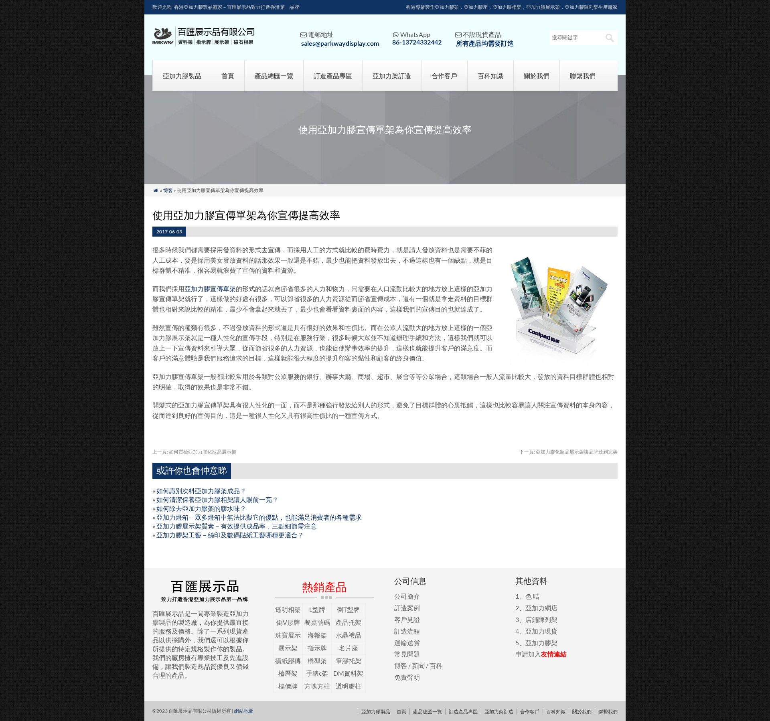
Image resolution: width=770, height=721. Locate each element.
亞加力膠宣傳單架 (210, 288)
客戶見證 (407, 619)
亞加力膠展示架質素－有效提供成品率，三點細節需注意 (236, 526)
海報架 (317, 635)
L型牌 (317, 609)
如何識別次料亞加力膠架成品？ (201, 490)
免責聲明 (407, 677)
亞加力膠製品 (182, 75)
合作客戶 (444, 75)
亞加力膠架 (541, 642)
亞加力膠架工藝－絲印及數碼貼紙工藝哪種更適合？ (230, 535)
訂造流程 (407, 631)
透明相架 (288, 609)
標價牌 (288, 686)
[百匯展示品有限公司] (203, 44)
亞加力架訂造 (392, 75)
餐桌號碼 (317, 622)
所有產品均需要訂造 (485, 43)
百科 (436, 665)
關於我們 (536, 75)
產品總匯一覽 (274, 75)
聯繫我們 (583, 75)
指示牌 (317, 648)
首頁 (227, 75)
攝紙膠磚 (288, 660)
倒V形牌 (288, 622)
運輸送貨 (407, 642)
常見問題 (407, 654)
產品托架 (348, 622)
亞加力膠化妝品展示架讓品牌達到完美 (568, 452)
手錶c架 (317, 673)
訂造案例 (407, 608)
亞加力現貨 (541, 631)
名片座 (348, 648)
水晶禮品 (348, 635)
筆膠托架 (348, 660)
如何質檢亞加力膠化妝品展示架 (194, 452)
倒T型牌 (348, 609)
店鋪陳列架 (541, 619)
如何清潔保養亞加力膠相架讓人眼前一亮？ (217, 499)
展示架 (288, 648)
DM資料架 (348, 673)
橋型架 (317, 660)
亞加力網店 (541, 608)
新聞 (418, 665)
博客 (168, 190)
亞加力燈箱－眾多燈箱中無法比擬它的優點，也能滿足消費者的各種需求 (259, 517)
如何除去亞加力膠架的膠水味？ (201, 508)
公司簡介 (407, 596)
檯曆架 (288, 673)
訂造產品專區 (333, 75)
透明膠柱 (348, 686)
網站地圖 (243, 711)
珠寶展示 (288, 635)
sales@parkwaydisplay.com (340, 43)
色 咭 (532, 596)
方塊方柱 (317, 686)
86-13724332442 (417, 42)
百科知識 (490, 75)
